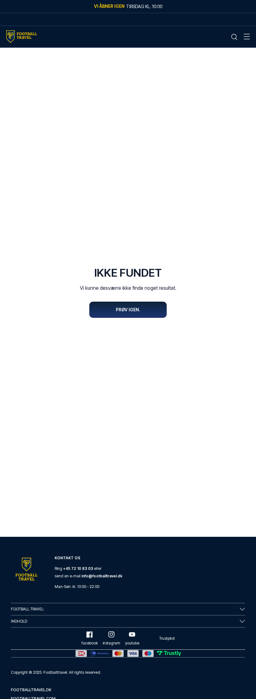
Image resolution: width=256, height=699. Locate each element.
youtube (132, 643)
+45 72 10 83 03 (78, 568)
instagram (111, 643)
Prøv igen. (128, 309)
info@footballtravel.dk (101, 576)
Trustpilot (167, 638)
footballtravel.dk (31, 689)
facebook (89, 643)
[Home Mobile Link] (21, 36)
